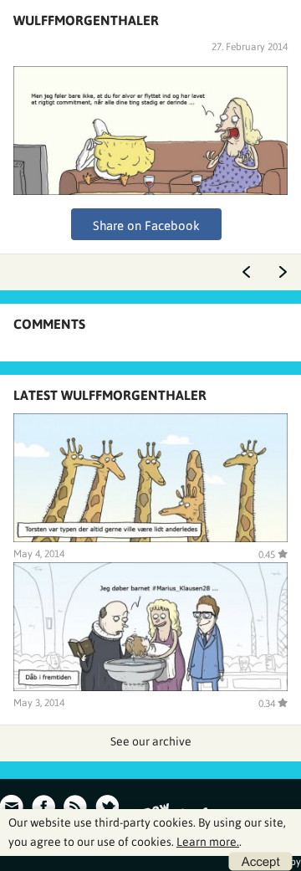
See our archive (150, 741)
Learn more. (207, 841)
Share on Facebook (146, 225)
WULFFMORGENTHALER (86, 20)
